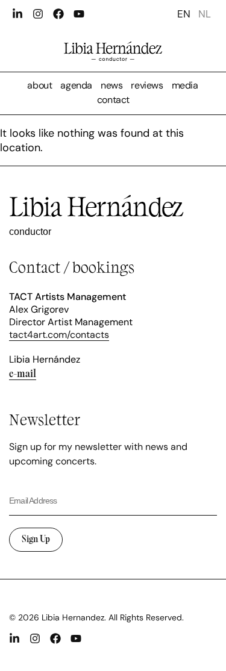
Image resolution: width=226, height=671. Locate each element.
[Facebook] (58, 13)
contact (113, 99)
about (39, 85)
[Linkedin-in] (17, 13)
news (111, 85)
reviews (147, 85)
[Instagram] (38, 13)
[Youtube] (79, 13)
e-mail (22, 373)
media (185, 85)
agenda (76, 85)
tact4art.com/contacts (59, 334)
